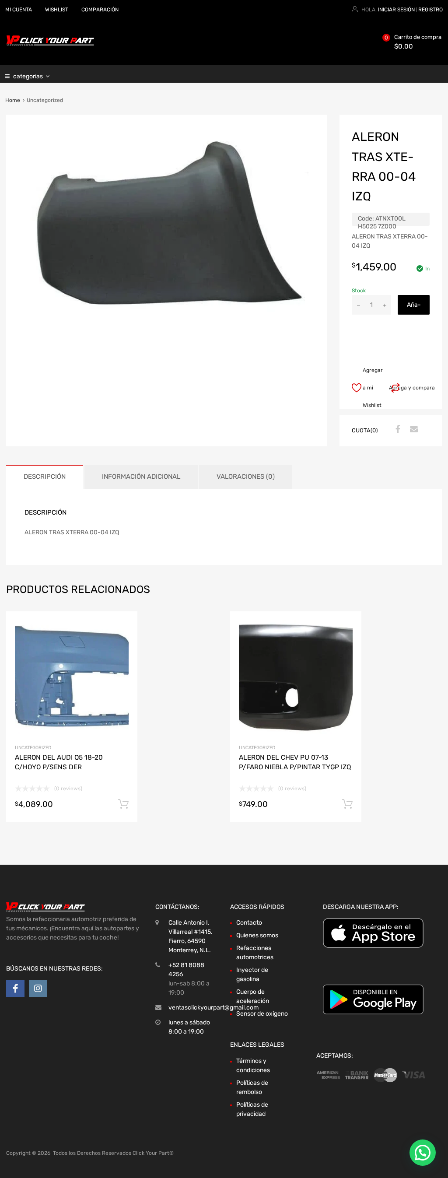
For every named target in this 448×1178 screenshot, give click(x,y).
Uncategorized (33, 747)
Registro (430, 10)
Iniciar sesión (396, 10)
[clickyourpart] (50, 44)
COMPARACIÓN (100, 10)
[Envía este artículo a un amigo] (412, 429)
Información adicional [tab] (141, 476)
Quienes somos (257, 935)
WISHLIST (56, 10)
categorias (28, 76)
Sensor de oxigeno (262, 1013)
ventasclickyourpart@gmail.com (213, 1007)
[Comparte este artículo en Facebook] (396, 429)
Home (12, 100)
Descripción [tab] (45, 476)
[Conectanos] (15, 988)
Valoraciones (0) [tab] (246, 476)
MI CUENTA (18, 10)
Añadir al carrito (414, 308)
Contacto (249, 922)
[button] (423, 1152)
